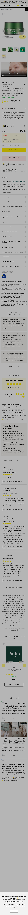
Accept (14, 911)
